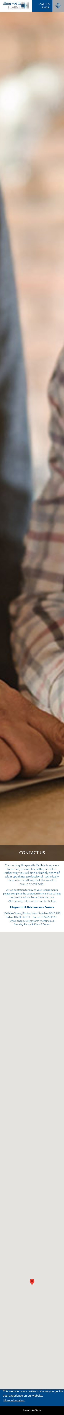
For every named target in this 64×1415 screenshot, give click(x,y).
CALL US (44, 4)
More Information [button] (14, 1400)
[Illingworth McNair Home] (16, 6)
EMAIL (46, 7)
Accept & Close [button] (32, 1410)
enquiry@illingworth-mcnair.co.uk (35, 920)
